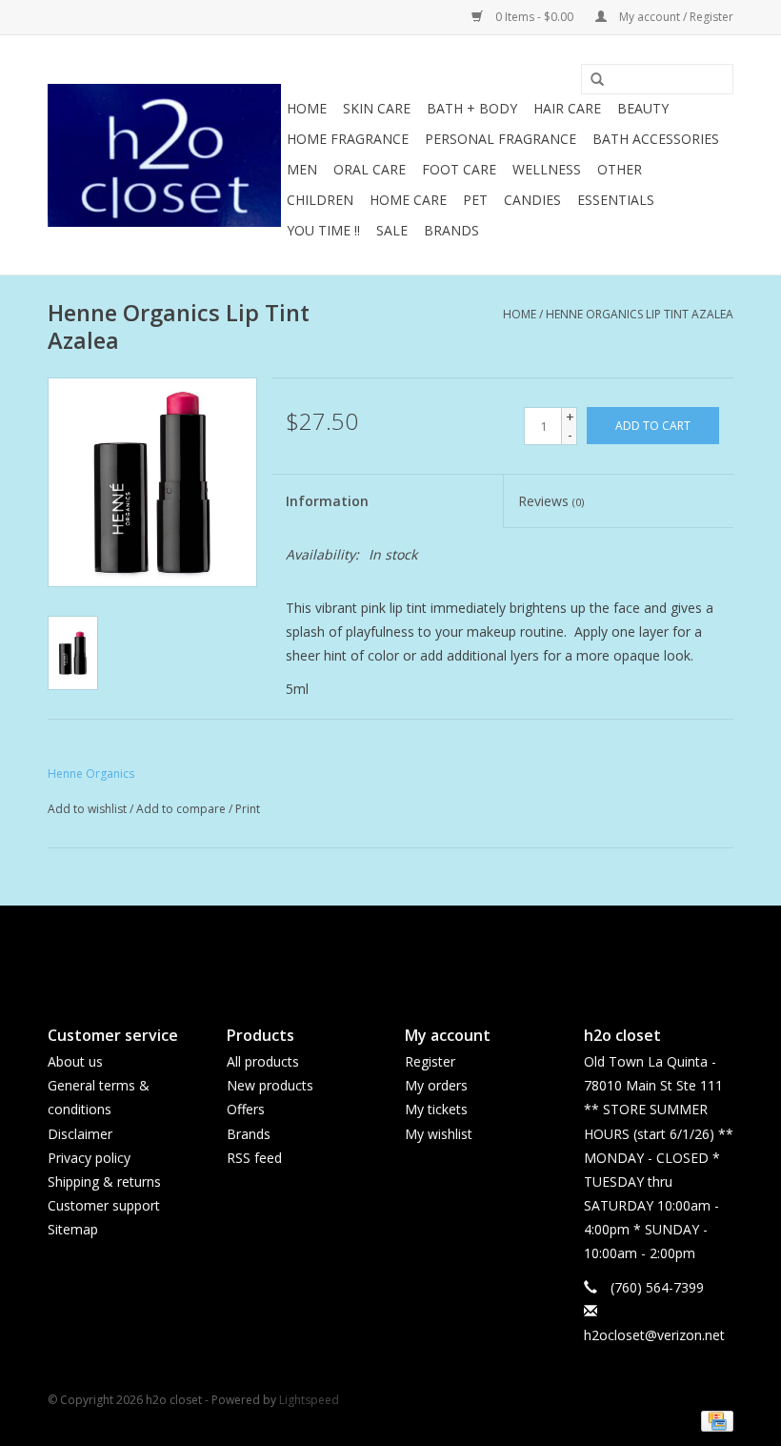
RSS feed (254, 1158)
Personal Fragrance (500, 139)
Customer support (104, 1205)
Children (320, 200)
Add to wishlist (87, 809)
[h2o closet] (164, 155)
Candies (532, 200)
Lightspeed (309, 1400)
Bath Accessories (655, 139)
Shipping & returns (104, 1181)
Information (327, 501)
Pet (475, 200)
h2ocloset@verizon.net (654, 1335)
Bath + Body (472, 108)
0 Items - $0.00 (534, 17)
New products (270, 1085)
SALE (392, 230)
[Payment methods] (713, 1420)
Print (247, 809)
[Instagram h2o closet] (407, 949)
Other (619, 169)
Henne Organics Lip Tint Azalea (639, 314)
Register (430, 1061)
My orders (436, 1085)
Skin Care (377, 108)
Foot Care (459, 169)
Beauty (643, 108)
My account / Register (674, 17)
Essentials (615, 200)
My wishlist (438, 1134)
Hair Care (567, 108)
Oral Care (369, 169)
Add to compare (182, 809)
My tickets (436, 1109)
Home (307, 108)
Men (302, 169)
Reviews (551, 501)
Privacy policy (89, 1158)
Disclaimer (80, 1134)
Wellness (546, 169)
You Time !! (323, 230)
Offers (246, 1109)
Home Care (408, 200)
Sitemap (73, 1229)
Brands (451, 230)
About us (75, 1061)
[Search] (590, 80)
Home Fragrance (348, 139)
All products (263, 1061)
